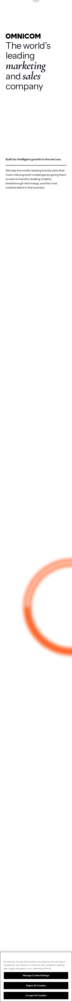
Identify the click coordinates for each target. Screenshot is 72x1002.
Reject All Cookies (36, 985)
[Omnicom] (33, 8)
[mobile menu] (65, 8)
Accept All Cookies (36, 995)
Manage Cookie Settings (36, 975)
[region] (36, 977)
